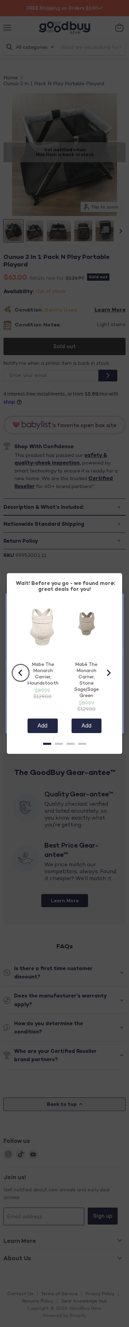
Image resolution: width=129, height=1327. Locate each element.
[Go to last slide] (21, 673)
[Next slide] (108, 673)
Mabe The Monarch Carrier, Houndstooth (43, 673)
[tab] (47, 744)
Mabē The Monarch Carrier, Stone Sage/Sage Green (86, 679)
